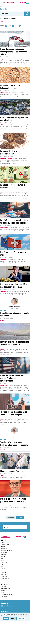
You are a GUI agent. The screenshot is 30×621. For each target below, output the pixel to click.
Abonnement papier (10, 2)
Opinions (3, 556)
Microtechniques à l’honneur (12, 470)
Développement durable (6, 550)
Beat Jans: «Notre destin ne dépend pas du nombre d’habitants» (14, 285)
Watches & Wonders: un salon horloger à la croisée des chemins (14, 443)
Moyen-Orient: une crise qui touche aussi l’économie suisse (14, 343)
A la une (3, 543)
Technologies (4, 549)
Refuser (12, 618)
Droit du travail (4, 552)
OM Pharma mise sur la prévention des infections (14, 118)
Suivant (20, 518)
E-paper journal (4, 576)
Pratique (3, 547)
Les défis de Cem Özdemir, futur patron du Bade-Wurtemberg (13, 500)
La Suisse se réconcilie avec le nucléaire (12, 186)
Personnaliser (21, 618)
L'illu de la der (4, 562)
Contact (2, 592)
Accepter (6, 618)
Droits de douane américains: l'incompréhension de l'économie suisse (13, 51)
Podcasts (3, 566)
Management (4, 554)
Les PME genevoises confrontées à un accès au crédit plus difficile (14, 221)
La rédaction (3, 586)
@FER (2, 558)
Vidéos (2, 564)
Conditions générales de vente (7, 594)
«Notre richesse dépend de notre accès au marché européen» (13, 413)
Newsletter (3, 574)
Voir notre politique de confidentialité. (8, 615)
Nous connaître (4, 584)
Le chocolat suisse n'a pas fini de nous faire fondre (13, 152)
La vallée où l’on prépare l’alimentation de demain (10, 86)
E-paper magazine (5, 578)
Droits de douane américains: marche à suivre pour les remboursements (12, 378)
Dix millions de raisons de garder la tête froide (14, 314)
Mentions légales (4, 596)
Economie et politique (6, 545)
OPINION (3, 310)
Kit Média (3, 568)
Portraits (3, 560)
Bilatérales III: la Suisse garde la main (13, 253)
